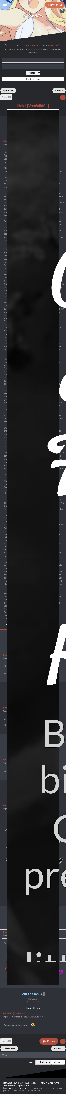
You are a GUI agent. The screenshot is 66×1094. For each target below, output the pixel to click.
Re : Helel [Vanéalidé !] (14, 1013)
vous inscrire (54, 45)
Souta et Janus (31, 994)
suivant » (59, 90)
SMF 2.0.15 (7, 1083)
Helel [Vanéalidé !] (33, 105)
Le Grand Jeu (33, 16)
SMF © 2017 (18, 1083)
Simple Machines (30, 1083)
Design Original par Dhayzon (19, 1088)
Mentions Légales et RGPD (19, 1086)
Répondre (50, 1041)
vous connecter (33, 45)
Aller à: (32, 1062)
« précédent (8, 90)
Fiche (28, 1008)
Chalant (36, 1008)
